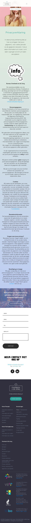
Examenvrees (19, 423)
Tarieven (4, 422)
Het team (4, 420)
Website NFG (19, 478)
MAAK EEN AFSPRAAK (15, 303)
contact (11, 283)
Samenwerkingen (6, 451)
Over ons (4, 444)
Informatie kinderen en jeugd (7, 410)
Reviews (4, 449)
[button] (27, 4)
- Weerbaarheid (21, 409)
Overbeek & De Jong (7, 441)
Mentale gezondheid (21, 421)
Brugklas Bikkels (20, 432)
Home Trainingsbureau (7, 426)
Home (12, 9)
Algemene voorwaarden (7, 468)
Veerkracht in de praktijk (22, 414)
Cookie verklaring (6, 458)
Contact (4, 453)
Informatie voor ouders (7, 413)
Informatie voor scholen (7, 435)
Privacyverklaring (17, 9)
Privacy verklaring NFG (7, 466)
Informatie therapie (6, 415)
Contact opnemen (15, 398)
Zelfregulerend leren (21, 416)
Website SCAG (19, 503)
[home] (6, 3)
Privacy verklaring (6, 464)
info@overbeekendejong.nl (15, 102)
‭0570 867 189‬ (17, 366)
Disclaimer (4, 456)
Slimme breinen (5, 418)
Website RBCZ (19, 495)
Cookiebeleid (15, 209)
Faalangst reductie (20, 428)
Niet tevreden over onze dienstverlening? (8, 461)
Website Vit (18, 486)
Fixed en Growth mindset (22, 425)
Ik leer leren (19, 430)
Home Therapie (6, 406)
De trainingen (19, 406)
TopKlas (18, 419)
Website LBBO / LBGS (21, 511)
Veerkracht (18, 412)
